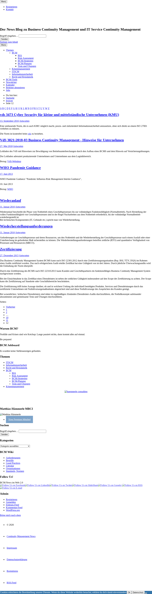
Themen (10, 50)
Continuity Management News (21, 536)
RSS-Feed (11, 582)
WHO (10, 189)
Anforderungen (13, 457)
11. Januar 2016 (7, 207)
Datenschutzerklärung (17, 559)
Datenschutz (138, 592)
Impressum (12, 548)
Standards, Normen (15, 471)
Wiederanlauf (10, 200)
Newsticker (11, 82)
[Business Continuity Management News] (18, 23)
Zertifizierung (11, 249)
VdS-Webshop (14, 161)
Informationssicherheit (22, 74)
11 (7, 320)
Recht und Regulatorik (22, 77)
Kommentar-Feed (14, 507)
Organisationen (13, 468)
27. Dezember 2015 (9, 255)
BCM (14, 53)
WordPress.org (13, 510)
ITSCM (15, 71)
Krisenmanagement (21, 69)
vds (29, 133)
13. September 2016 (9, 121)
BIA (20, 55)
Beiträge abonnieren (15, 87)
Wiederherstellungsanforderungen (26, 226)
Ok (129, 592)
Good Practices (13, 463)
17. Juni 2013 (6, 174)
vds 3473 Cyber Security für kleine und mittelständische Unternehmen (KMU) (59, 115)
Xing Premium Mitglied (19, 419)
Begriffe (10, 460)
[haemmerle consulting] (76, 397)
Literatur (10, 466)
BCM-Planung (25, 63)
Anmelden (11, 502)
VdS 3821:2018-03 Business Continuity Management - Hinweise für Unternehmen (62, 140)
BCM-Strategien (25, 61)
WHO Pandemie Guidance (20, 168)
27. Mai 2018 (6, 146)
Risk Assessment (26, 58)
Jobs (8, 90)
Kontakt (10, 9)
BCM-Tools (11, 79)
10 (7, 317)
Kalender (10, 85)
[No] (146, 593)
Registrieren (11, 6)
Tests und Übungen (27, 66)
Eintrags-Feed (12, 505)
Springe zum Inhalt (9, 42)
